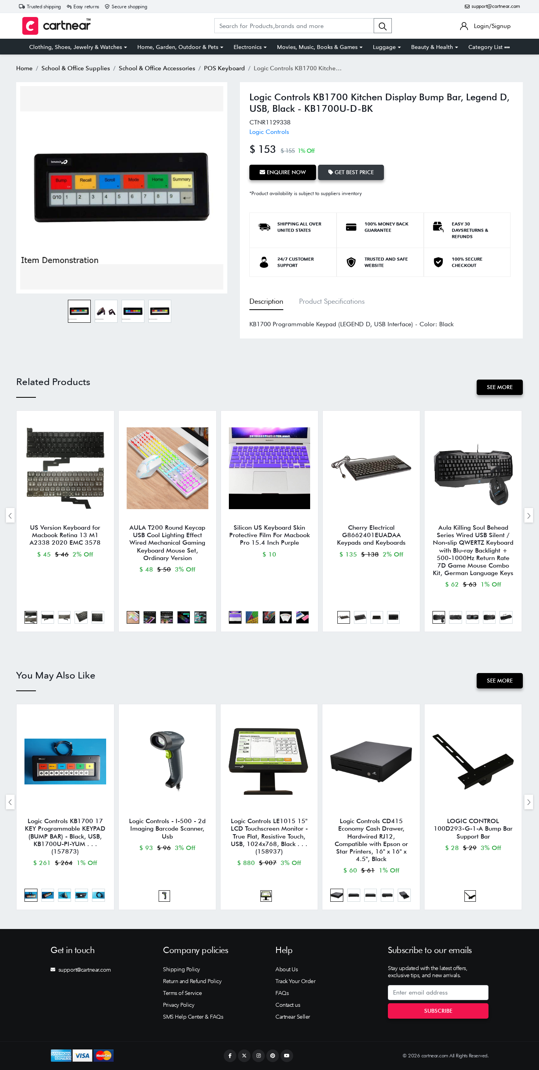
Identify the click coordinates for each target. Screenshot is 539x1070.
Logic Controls (269, 131)
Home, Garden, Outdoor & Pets (177, 47)
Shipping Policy (181, 969)
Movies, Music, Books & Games (317, 47)
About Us (286, 969)
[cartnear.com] (56, 26)
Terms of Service (182, 993)
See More (500, 387)
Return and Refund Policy (192, 981)
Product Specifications (332, 301)
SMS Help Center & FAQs (193, 1016)
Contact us (287, 1004)
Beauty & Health (432, 47)
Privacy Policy (178, 1004)
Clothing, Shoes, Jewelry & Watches (75, 47)
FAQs (281, 993)
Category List (486, 47)
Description (266, 301)
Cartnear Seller (292, 1016)
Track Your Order (295, 981)
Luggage (384, 47)
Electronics (248, 47)
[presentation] (10, 515)
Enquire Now (285, 172)
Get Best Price (353, 172)
